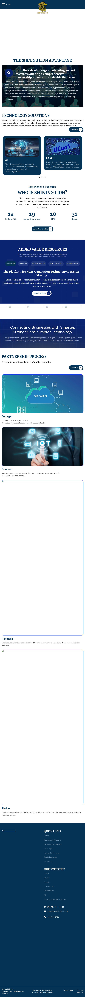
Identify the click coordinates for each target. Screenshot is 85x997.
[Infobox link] (22, 155)
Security (47, 882)
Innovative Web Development (42, 992)
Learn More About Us (40, 229)
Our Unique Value (50, 857)
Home (46, 836)
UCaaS (46, 874)
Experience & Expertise (52, 844)
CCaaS (46, 878)
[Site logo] (42, 8)
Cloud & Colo (49, 886)
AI (45, 895)
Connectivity (49, 891)
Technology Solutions (52, 840)
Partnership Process (51, 853)
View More (74, 129)
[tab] (10, 263)
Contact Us (48, 861)
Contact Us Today (39, 293)
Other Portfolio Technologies (55, 899)
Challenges (48, 849)
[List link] (63, 911)
